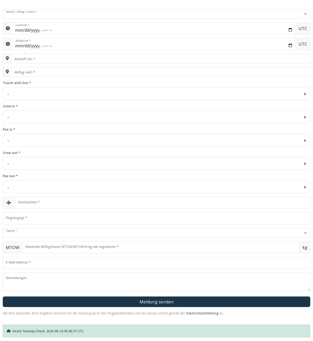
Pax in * (9, 129)
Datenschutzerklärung (202, 313)
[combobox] (160, 58)
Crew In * (10, 106)
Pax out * (10, 176)
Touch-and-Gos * (17, 83)
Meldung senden (157, 302)
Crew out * (11, 153)
